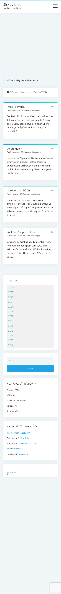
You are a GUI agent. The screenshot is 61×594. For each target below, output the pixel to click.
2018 (11, 316)
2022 (11, 297)
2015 (10, 330)
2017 (10, 321)
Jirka (9, 448)
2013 (10, 340)
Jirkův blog (12, 5)
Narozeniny (12, 405)
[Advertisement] (30, 44)
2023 (11, 292)
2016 (10, 326)
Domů (6, 80)
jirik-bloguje (12, 432)
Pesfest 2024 (13, 390)
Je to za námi (13, 411)
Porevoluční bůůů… (19, 190)
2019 (10, 311)
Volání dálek (14, 148)
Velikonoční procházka (21, 232)
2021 (10, 302)
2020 (11, 306)
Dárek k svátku (16, 106)
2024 (11, 287)
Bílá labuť (11, 395)
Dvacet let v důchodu (17, 400)
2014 (10, 335)
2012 (10, 345)
